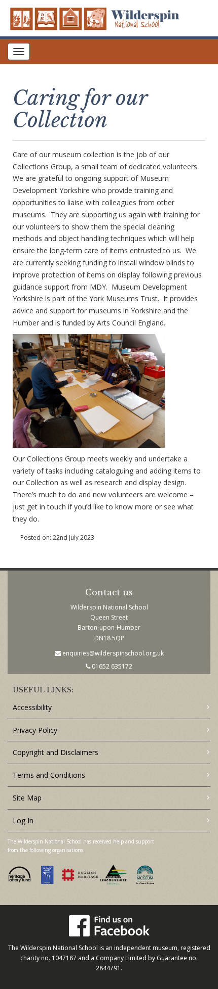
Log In (23, 820)
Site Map (27, 798)
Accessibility (32, 707)
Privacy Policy (35, 730)
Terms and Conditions (49, 775)
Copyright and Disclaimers (55, 752)
